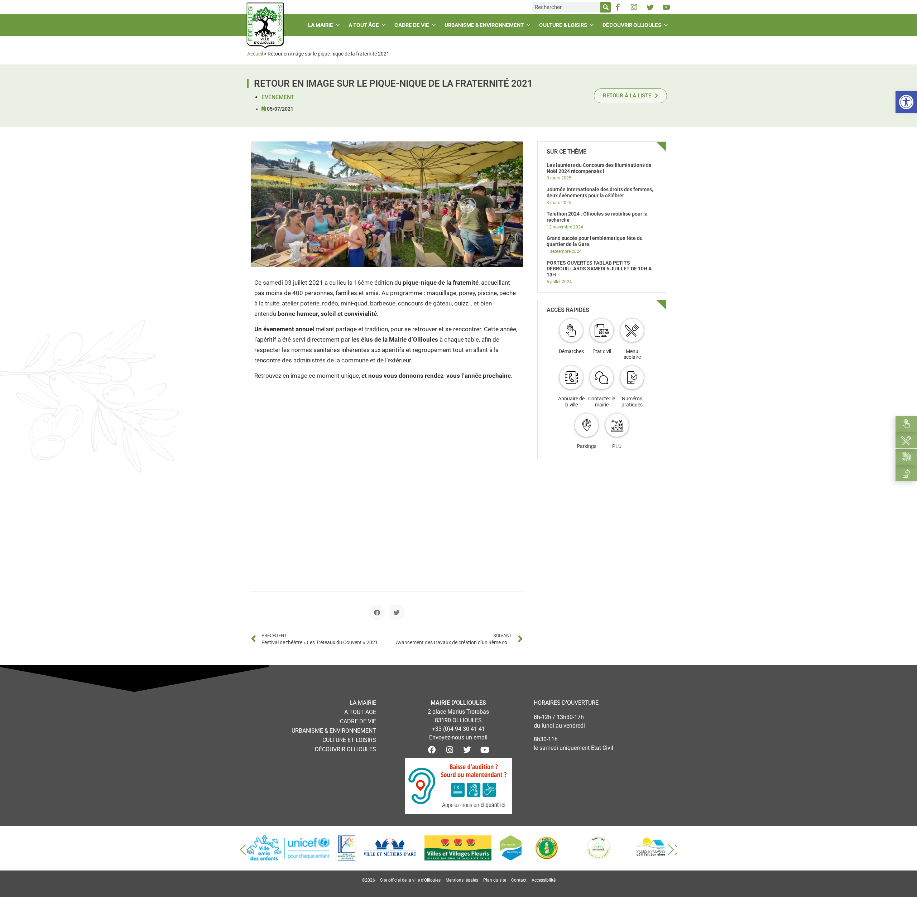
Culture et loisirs (349, 740)
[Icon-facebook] (618, 7)
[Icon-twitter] (650, 7)
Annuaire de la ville (571, 401)
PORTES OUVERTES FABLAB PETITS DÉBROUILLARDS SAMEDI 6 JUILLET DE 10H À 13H (599, 269)
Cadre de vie (411, 25)
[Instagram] (634, 7)
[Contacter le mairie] (601, 377)
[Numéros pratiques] (632, 377)
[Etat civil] (601, 330)
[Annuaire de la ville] (571, 377)
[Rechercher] (605, 7)
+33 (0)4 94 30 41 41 (458, 728)
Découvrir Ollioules (631, 25)
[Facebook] (432, 750)
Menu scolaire (632, 354)
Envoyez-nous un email (458, 737)
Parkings (586, 446)
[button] (377, 612)
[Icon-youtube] (666, 7)
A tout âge (364, 25)
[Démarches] (571, 330)
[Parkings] (586, 425)
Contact (519, 880)
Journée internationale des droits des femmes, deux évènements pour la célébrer (600, 192)
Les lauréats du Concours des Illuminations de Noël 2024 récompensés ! (599, 168)
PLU (616, 446)
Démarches (571, 351)
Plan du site (494, 880)
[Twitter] (467, 750)
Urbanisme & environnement (484, 25)
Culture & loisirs (563, 25)
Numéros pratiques (632, 401)
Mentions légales (462, 880)
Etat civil (601, 351)
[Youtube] (485, 750)
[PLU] (617, 425)
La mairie (320, 25)
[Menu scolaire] (632, 330)
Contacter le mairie (601, 401)
